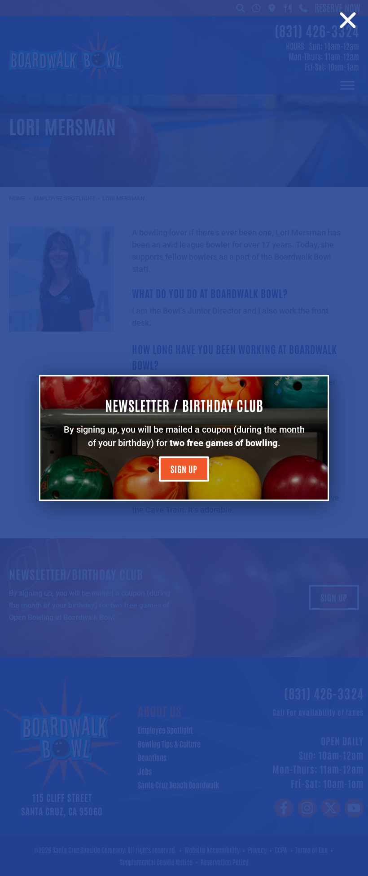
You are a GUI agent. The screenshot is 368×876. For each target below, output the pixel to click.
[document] (184, 438)
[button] (348, 20)
